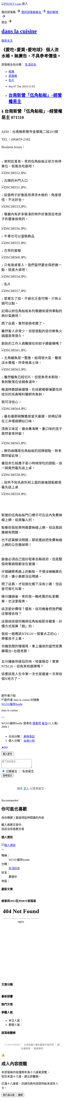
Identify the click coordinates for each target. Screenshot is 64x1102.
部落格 (13, 75)
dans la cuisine (19, 31)
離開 (20, 1095)
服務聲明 (38, 1048)
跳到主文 (7, 40)
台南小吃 (29, 740)
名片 (11, 80)
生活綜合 (30, 64)
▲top (4, 746)
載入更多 (7, 754)
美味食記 (29, 736)
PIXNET (16, 1044)
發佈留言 (7, 775)
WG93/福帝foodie (12, 704)
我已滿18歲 (9, 1095)
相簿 (11, 71)
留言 (44, 723)
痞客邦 (37, 723)
